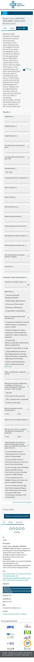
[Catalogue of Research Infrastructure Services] (8, 638)
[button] (22, 28)
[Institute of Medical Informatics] (25, 634)
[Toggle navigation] (4, 13)
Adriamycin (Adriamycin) (14, 307)
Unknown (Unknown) (13, 403)
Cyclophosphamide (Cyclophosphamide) (12, 297)
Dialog (10, 522)
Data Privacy (27, 653)
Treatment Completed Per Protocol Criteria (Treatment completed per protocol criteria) (17, 325)
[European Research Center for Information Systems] (25, 627)
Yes (7, 414)
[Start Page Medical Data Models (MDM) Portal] (17, 4)
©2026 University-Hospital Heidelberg (15, 655)
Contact (5, 653)
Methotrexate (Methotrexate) (16, 301)
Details (12, 28)
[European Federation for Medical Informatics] (25, 649)
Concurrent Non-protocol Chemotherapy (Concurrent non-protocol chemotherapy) (15, 454)
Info (4, 522)
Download (19, 522)
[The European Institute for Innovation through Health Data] (8, 644)
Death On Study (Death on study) (17, 348)
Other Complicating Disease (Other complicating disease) (15, 363)
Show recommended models (17, 516)
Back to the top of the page (22, 502)
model (5, 28)
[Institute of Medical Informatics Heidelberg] (8, 634)
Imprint (11, 653)
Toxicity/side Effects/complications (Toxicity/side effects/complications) (16, 343)
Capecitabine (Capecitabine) (16, 311)
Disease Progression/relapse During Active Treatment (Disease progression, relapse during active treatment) (16, 333)
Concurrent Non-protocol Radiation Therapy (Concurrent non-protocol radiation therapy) (16, 480)
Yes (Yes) (9, 172)
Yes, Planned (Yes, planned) (16, 396)
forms (26, 70)
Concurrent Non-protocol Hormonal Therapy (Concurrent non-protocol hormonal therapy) (16, 462)
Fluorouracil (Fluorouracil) (15, 304)
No (20, 414)
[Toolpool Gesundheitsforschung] (25, 646)
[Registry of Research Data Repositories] (8, 649)
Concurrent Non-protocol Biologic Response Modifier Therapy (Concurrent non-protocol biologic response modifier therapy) (17, 471)
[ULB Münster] (25, 638)
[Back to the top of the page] (31, 655)
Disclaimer (18, 653)
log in (19, 608)
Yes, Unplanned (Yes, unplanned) (17, 399)
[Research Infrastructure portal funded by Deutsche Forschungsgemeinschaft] (8, 627)
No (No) (9, 393)
